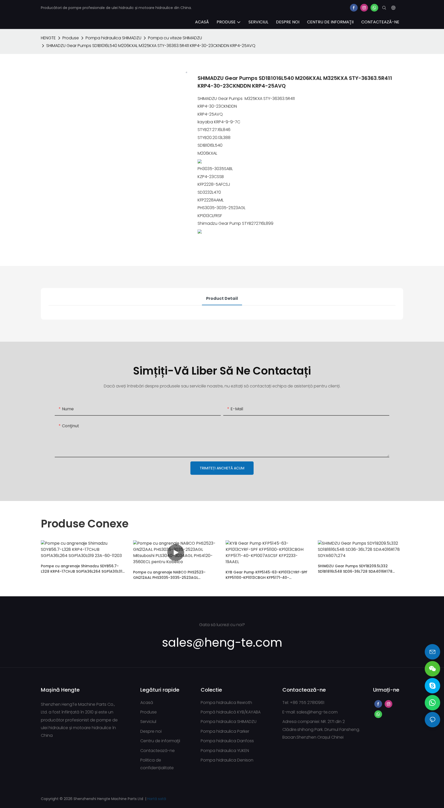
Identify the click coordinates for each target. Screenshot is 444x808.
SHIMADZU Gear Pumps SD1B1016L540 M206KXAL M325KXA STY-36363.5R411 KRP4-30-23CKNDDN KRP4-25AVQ (150, 46)
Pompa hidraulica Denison (227, 760)
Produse (70, 38)
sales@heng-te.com (317, 712)
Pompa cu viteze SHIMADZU (175, 38)
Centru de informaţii (160, 741)
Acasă (146, 702)
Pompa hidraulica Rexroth (226, 702)
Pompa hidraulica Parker (225, 731)
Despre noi (151, 731)
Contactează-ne (157, 751)
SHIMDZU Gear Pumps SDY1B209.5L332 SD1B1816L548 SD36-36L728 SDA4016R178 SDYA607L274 (355, 568)
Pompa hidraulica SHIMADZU (113, 38)
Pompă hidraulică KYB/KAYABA (231, 712)
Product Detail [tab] (222, 298)
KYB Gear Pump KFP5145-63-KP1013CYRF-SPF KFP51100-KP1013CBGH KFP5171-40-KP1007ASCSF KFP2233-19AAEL (266, 575)
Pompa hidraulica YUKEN (225, 751)
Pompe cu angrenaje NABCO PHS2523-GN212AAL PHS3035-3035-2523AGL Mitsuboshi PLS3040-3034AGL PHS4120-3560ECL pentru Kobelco (169, 575)
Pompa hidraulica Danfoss (227, 741)
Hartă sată (156, 798)
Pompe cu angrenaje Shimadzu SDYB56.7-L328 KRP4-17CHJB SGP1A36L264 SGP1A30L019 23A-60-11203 (83, 568)
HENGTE (48, 38)
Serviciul (148, 722)
